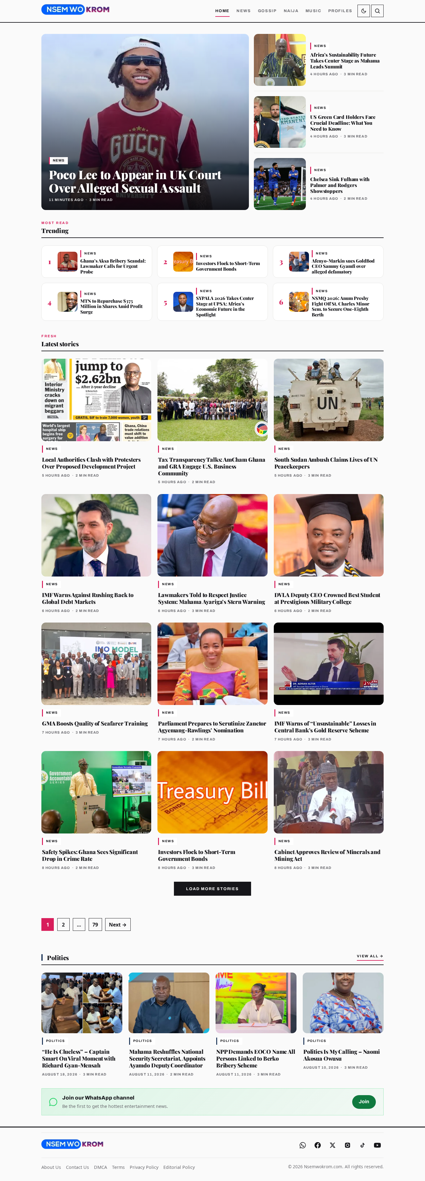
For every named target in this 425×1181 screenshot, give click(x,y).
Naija (291, 11)
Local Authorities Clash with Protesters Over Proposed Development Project (91, 463)
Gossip (267, 11)
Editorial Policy (179, 1167)
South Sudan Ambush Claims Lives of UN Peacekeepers (326, 463)
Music (313, 11)
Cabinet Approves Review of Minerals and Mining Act (327, 855)
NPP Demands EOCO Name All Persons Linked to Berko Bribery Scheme (255, 1058)
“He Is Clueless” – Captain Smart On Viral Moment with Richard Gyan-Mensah (78, 1058)
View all (370, 956)
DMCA (100, 1167)
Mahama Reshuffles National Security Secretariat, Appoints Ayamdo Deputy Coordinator (167, 1058)
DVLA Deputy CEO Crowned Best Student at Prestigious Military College (327, 598)
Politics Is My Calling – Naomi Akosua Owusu (341, 1055)
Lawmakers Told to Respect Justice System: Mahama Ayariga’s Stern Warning (211, 598)
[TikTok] (362, 1145)
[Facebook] (317, 1145)
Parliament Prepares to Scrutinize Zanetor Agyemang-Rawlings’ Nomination (212, 727)
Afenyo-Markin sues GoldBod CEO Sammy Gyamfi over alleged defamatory (343, 266)
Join (364, 1101)
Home (222, 11)
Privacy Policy (144, 1167)
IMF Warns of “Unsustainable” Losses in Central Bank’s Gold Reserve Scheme (325, 727)
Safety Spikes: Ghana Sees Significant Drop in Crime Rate (90, 855)
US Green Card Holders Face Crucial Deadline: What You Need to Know (343, 123)
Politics (58, 957)
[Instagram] (347, 1145)
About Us (51, 1167)
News (243, 11)
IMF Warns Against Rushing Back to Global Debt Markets (87, 598)
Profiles (340, 11)
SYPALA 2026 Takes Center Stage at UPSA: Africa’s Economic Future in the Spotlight (225, 306)
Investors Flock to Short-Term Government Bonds (228, 266)
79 (95, 924)
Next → (118, 924)
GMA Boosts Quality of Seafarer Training (95, 723)
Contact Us (77, 1167)
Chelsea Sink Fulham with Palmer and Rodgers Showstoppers (339, 185)
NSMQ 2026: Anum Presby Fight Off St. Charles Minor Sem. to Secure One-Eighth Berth (340, 306)
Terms (118, 1167)
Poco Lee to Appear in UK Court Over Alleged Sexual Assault (135, 180)
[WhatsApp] (303, 1145)
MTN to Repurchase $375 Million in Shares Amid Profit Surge (111, 306)
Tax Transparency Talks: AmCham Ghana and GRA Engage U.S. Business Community (211, 466)
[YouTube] (377, 1145)
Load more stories (212, 889)
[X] (332, 1145)
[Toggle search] (377, 11)
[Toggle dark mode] (363, 11)
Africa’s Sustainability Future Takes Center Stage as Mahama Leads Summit (345, 60)
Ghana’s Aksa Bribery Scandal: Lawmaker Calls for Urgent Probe (113, 266)
